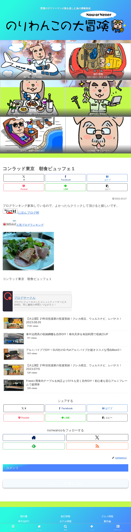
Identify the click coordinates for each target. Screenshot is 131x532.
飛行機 (23, 516)
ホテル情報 (65, 521)
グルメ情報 (107, 516)
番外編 (107, 521)
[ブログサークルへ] (37, 301)
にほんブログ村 (28, 212)
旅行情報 (65, 516)
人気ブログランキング (30, 224)
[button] (107, 187)
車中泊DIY (23, 521)
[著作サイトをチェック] (34, 437)
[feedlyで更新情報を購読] (34, 446)
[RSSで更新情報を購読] (97, 446)
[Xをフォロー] (97, 437)
